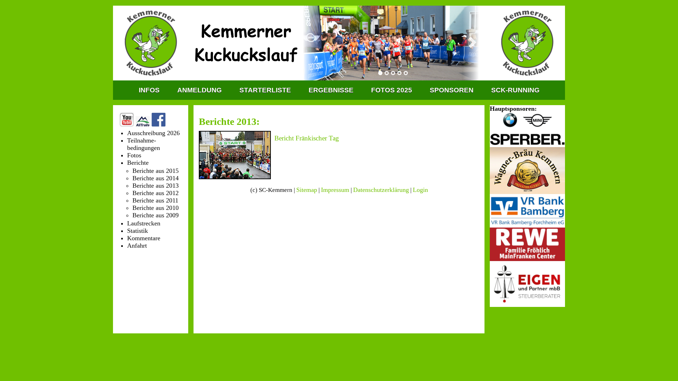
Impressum (335, 189)
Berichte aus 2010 (155, 207)
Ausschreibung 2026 (153, 133)
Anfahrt (137, 245)
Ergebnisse (331, 90)
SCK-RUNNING (515, 90)
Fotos (134, 155)
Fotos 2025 (391, 90)
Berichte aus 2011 (155, 200)
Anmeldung (199, 90)
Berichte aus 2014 (155, 178)
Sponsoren (452, 90)
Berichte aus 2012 (155, 192)
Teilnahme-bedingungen (143, 144)
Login (420, 189)
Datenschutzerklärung (381, 189)
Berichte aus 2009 (155, 215)
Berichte (138, 162)
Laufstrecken (143, 223)
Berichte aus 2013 (155, 185)
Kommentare (143, 238)
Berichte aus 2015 (155, 170)
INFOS (149, 90)
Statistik (137, 230)
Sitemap (306, 189)
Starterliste (265, 90)
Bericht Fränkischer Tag (306, 138)
